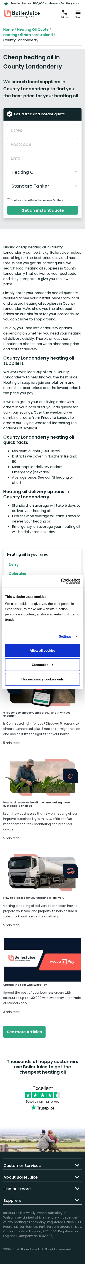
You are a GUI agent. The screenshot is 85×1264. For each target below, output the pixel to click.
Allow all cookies (42, 650)
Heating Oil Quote (33, 29)
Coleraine (17, 573)
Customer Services (22, 1165)
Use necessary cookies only (42, 679)
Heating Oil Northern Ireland (28, 34)
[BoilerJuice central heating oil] (21, 14)
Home (8, 29)
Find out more (17, 1189)
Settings (65, 636)
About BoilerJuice (20, 1177)
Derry (14, 564)
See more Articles (24, 1031)
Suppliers (12, 1200)
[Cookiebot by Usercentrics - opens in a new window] (61, 581)
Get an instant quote (42, 210)
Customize (40, 665)
